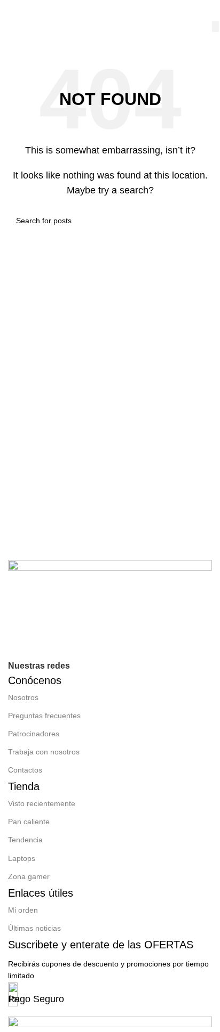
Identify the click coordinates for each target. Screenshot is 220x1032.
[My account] (207, 10)
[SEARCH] (215, 26)
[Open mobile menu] (19, 10)
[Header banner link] (110, 516)
